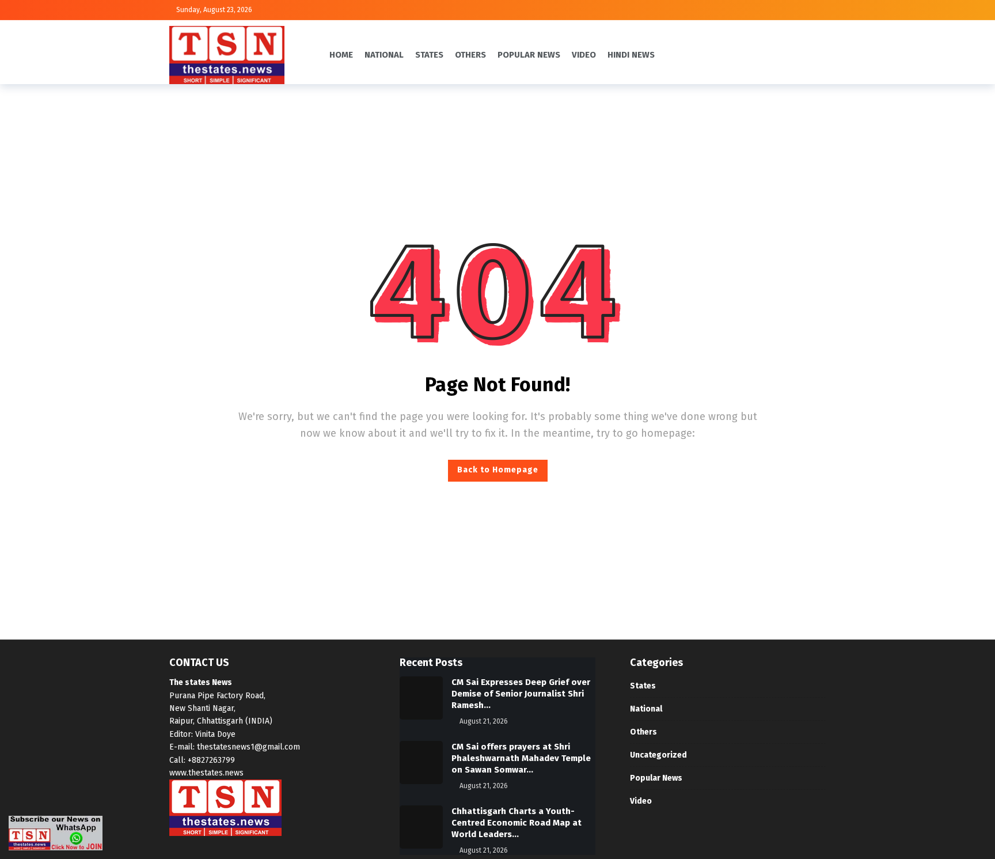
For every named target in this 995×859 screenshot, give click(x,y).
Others (643, 732)
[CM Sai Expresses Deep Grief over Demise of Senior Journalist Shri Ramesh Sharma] (421, 698)
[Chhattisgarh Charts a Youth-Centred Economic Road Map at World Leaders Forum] (421, 827)
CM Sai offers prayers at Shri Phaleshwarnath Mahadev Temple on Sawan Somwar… (521, 758)
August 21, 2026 (483, 721)
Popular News (656, 778)
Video (641, 801)
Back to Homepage (497, 470)
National (646, 709)
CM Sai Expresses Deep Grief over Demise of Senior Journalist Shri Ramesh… (520, 693)
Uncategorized (658, 755)
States (643, 686)
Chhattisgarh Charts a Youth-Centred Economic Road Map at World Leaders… (516, 822)
